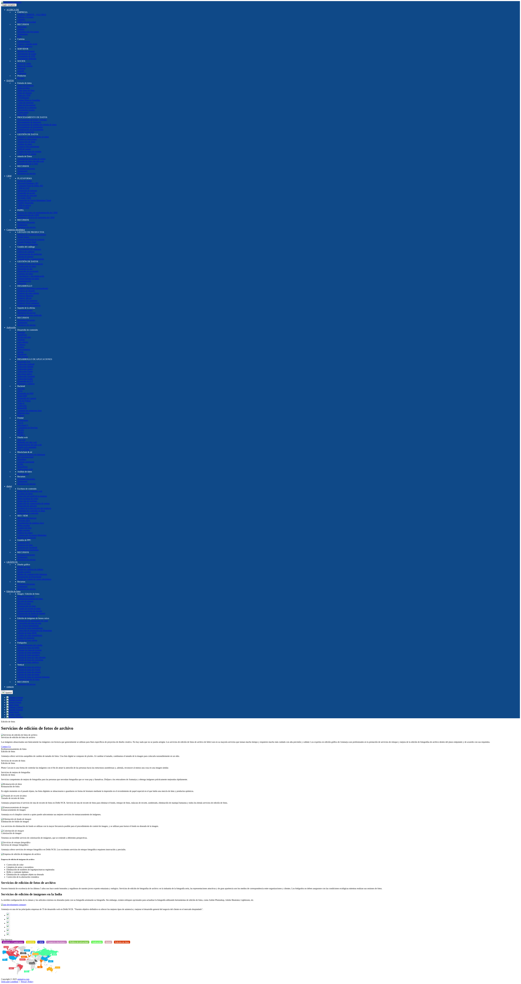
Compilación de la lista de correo (31, 159)
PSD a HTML (23, 449)
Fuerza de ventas (24, 181)
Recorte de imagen (25, 601)
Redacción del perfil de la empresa (32, 496)
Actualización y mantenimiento (30, 259)
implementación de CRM (28, 215)
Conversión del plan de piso (29, 623)
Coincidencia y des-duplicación (30, 276)
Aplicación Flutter (25, 371)
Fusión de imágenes (25, 638)
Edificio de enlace (25, 533)
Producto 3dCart (24, 298)
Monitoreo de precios (26, 173)
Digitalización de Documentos (30, 129)
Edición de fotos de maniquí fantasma (33, 677)
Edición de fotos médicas (28, 662)
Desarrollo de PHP (25, 393)
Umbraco (21, 344)
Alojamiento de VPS (26, 56)
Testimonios (22, 34)
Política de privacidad (26, 22)
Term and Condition (9, 981)
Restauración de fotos (26, 606)
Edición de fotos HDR (27, 633)
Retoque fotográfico (25, 596)
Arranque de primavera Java (29, 410)
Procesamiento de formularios (30, 127)
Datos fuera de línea (25, 90)
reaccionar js (22, 425)
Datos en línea (23, 88)
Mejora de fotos (24, 603)
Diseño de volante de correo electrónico (34, 579)
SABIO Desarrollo (25, 203)
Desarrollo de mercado (27, 195)
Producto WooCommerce (28, 303)
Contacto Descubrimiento (28, 146)
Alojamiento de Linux (26, 54)
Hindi (16, 712)
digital (9, 486)
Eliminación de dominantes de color (32, 621)
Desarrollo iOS (23, 361)
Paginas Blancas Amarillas (28, 100)
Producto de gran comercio (28, 305)
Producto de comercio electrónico (31, 234)
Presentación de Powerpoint (29, 577)
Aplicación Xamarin (26, 376)
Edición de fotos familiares (28, 652)
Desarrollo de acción (26, 193)
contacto (10, 687)
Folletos (20, 29)
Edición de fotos (13, 591)
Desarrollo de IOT (25, 381)
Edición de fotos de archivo (29, 667)
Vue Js (20, 423)
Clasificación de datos (26, 266)
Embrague (21, 73)
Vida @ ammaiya (24, 46)
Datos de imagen (24, 93)
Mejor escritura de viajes (27, 498)
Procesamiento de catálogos (29, 249)
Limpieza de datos (25, 274)
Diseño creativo (24, 572)
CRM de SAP (23, 188)
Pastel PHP (22, 396)
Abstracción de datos (26, 142)
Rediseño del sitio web (27, 442)
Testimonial (22, 171)
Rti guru (20, 78)
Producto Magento (25, 296)
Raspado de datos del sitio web (30, 161)
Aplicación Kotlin (25, 379)
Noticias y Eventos (25, 17)
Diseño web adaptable (26, 447)
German (19, 697)
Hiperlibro (21, 459)
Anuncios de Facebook (27, 547)
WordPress (22, 354)
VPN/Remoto (23, 98)
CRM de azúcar (24, 205)
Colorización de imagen (27, 616)
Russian (19, 717)
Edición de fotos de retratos (29, 672)
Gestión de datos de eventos (29, 151)
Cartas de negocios (25, 102)
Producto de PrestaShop (27, 244)
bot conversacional (25, 457)
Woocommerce (23, 349)
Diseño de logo (23, 567)
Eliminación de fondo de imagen (31, 613)
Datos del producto (25, 85)
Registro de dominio (26, 51)
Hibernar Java (23, 413)
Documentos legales (26, 110)
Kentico (20, 347)
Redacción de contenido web (29, 491)
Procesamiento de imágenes (29, 122)
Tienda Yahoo (23, 237)
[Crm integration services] (13, 904)
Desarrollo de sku (24, 269)
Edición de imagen (25, 256)
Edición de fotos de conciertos (30, 660)
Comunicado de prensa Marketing (31, 535)
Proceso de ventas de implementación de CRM (37, 212)
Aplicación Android (25, 364)
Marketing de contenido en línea (31, 511)
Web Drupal (22, 357)
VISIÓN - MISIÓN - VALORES (31, 14)
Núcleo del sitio (24, 337)
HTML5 (21, 435)
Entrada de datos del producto (30, 264)
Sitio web (21, 440)
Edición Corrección (25, 132)
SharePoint (22, 335)
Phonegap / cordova (25, 383)
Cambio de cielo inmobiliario (29, 635)
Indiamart (21, 68)
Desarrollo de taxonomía (27, 271)
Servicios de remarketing (28, 550)
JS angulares (22, 420)
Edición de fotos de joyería (28, 669)
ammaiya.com (23, 979)
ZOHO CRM (23, 208)
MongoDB (22, 408)
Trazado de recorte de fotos (29, 608)
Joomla (20, 352)
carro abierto (22, 342)
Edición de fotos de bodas (28, 674)
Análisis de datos (24, 144)
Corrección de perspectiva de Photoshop (34, 630)
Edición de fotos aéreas (27, 640)
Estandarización (24, 281)
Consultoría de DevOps (27, 427)
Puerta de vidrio (24, 63)
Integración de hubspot (27, 190)
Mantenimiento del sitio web (29, 445)
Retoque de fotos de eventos (29, 650)
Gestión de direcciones (27, 139)
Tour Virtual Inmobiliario (28, 625)
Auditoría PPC (23, 542)
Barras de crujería (24, 66)
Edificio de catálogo (25, 252)
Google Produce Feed (26, 242)
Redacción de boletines (27, 501)
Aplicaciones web (25, 469)
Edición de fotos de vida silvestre (31, 657)
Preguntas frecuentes (26, 168)
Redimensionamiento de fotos (30, 599)
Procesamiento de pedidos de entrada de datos (37, 124)
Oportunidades (23, 41)
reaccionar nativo (24, 374)
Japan (16, 705)
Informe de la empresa (26, 107)
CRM (9, 176)
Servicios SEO (23, 520)
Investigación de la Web (27, 164)
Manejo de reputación (26, 537)
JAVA (20, 391)
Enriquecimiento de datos (28, 278)
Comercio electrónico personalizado (32, 288)
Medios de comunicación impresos (32, 574)
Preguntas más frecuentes (28, 32)
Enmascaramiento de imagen (29, 611)
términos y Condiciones (13, 942)
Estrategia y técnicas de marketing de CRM (35, 217)
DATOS (10, 80)
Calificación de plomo (26, 154)
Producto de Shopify (26, 291)
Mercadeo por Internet (26, 518)
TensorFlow (22, 467)
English (18, 700)
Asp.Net (21, 388)
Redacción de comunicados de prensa (33, 503)
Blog (19, 36)
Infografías (22, 27)
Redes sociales (23, 525)
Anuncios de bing (25, 545)
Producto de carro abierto (28, 293)
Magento (21, 332)
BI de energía (23, 474)
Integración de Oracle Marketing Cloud (34, 200)
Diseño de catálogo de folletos (30, 569)
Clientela (21, 19)
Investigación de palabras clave (30, 523)
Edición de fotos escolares (28, 655)
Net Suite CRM (24, 198)
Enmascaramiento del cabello (29, 645)
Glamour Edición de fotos (28, 679)
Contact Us (6, 746)
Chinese (19, 707)
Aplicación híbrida (25, 366)
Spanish (8, 693)
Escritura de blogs (25, 493)
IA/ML (20, 464)
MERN (20, 432)
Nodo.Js (20, 403)
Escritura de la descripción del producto (34, 508)
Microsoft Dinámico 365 (27, 183)
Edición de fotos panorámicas (30, 628)
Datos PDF (22, 115)
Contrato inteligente (25, 462)
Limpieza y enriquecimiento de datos (33, 137)
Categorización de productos (29, 254)
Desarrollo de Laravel (26, 398)
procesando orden (25, 310)
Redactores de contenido (27, 513)
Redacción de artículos (27, 506)
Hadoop (20, 415)
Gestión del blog (24, 528)
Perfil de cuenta (24, 149)
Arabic (18, 714)
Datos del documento (26, 105)
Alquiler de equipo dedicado (29, 315)
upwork (20, 71)
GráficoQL (22, 405)
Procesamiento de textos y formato (32, 120)
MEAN (20, 430)
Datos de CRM (23, 95)
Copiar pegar (22, 112)
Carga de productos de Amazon (30, 239)
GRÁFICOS (12, 562)
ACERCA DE (13, 10)
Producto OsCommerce (27, 300)
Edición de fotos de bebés (28, 647)
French (18, 702)
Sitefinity (21, 340)
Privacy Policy (27, 981)
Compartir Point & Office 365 (30, 186)
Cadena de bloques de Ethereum (31, 454)
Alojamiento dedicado (26, 58)
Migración (21, 283)
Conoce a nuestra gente (27, 44)
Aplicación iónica (24, 369)
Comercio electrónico (16, 230)
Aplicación (11, 327)
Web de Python (24, 401)
